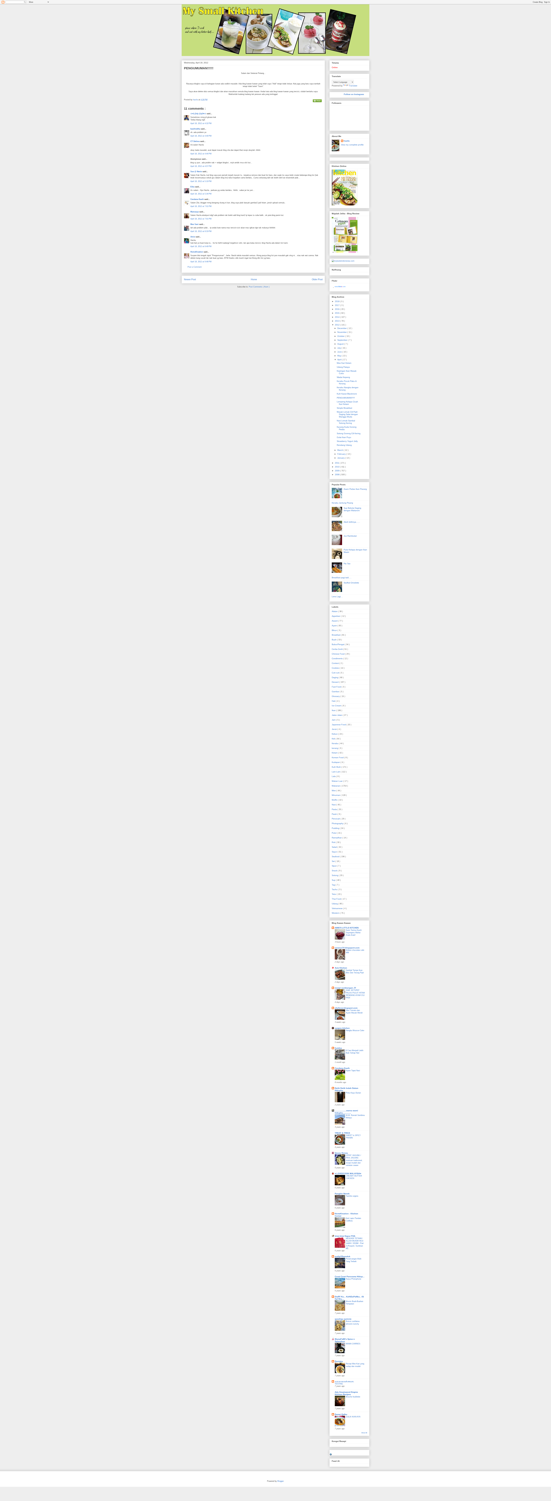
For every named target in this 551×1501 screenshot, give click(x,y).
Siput (334, 866)
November (342, 332)
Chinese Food (338, 654)
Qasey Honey (341, 1153)
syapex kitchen (342, 1028)
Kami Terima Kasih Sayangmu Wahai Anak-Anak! (354, 932)
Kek (334, 738)
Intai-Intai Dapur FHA (345, 1236)
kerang (335, 748)
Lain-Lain (336, 772)
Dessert (335, 682)
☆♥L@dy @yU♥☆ (198, 114)
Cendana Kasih (197, 199)
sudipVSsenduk (342, 1256)
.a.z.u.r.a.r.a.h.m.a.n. (344, 1381)
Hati (334, 701)
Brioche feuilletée (353, 1397)
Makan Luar (337, 781)
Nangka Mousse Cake (355, 1030)
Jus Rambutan (350, 536)
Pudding (336, 828)
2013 (337, 321)
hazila (347, 141)
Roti (334, 842)
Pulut (334, 833)
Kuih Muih (336, 767)
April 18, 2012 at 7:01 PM (201, 206)
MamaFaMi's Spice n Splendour (345, 1340)
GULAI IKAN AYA (353, 1417)
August (340, 344)
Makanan (336, 786)
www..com (340, 286)
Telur (334, 894)
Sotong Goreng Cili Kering (348, 433)
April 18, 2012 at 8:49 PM (201, 246)
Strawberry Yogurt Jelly (347, 441)
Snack (335, 870)
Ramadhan (337, 838)
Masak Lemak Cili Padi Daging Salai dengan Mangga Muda (347, 414)
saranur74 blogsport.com (347, 948)
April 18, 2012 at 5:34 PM (201, 194)
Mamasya (194, 212)
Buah (334, 639)
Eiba (192, 187)
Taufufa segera (352, 1196)
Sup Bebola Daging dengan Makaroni (352, 509)
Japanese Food (339, 724)
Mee (334, 790)
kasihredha (195, 129)
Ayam (334, 625)
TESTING (339, 1384)
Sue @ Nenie (196, 171)
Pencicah (336, 819)
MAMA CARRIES (353, 1344)
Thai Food (337, 899)
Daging (335, 677)
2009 (337, 470)
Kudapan (336, 762)
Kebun (335, 734)
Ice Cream (337, 705)
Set (333, 861)
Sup (334, 880)
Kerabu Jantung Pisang (342, 503)
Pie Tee (347, 563)
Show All (364, 1433)
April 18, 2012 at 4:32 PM (201, 123)
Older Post (317, 279)
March (340, 450)
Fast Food (337, 687)
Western (336, 913)
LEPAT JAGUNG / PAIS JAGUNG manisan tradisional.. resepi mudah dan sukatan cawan (354, 1160)
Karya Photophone (353, 1279)
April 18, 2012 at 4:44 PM (201, 154)
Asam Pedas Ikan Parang (355, 489)
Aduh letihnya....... (352, 522)
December (342, 328)
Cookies (336, 668)
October (341, 336)
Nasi (334, 804)
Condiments (337, 658)
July (339, 348)
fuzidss (338, 1048)
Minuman (336, 795)
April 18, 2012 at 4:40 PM (201, 136)
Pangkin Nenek (342, 1193)
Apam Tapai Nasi (353, 1070)
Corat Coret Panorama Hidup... (349, 1276)
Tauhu (335, 889)
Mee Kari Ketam (344, 363)
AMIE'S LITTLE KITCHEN (347, 928)
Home (254, 279)
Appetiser (336, 616)
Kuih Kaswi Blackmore (347, 394)
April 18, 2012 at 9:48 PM (201, 262)
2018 (337, 301)
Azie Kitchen (341, 968)
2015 (337, 313)
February (341, 454)
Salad (334, 847)
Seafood (336, 856)
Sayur (335, 852)
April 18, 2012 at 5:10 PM (201, 181)
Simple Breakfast (344, 408)
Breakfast (336, 635)
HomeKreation (197, 252)
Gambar (336, 691)
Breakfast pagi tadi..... (342, 577)
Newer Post (190, 279)
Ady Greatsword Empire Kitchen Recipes (346, 1393)
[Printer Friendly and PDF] (317, 101)
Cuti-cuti (336, 673)
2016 (337, 309)
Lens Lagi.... (337, 596)
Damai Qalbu (341, 1414)
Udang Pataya (343, 367)
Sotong (335, 875)
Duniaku (339, 1361)
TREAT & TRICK (342, 1133)
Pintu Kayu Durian (353, 1093)
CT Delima (195, 141)
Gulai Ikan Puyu (344, 437)
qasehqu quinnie (343, 1319)
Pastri (334, 814)
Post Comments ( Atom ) (259, 287)
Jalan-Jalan (337, 715)
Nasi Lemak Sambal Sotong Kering (346, 421)
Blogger (280, 1481)
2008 (337, 474)
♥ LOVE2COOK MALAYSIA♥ (348, 1173)
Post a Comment (195, 267)
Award (335, 621)
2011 (337, 463)
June (339, 352)
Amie (193, 237)
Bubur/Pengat (338, 644)
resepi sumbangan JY (345, 988)
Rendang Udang (344, 445)
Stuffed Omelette (351, 583)
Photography (338, 823)
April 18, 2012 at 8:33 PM (201, 231)
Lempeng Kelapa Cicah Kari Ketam (347, 403)
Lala (334, 776)
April (339, 359)
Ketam (335, 753)
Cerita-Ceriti (337, 649)
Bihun (334, 630)
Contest (335, 663)
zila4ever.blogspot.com (346, 1008)
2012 (337, 325)
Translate (353, 85)
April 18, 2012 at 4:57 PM (201, 166)
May (339, 356)
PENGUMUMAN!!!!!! (346, 398)
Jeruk (334, 729)
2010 (337, 467)
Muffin (335, 800)
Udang (335, 903)
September (342, 340)
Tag (334, 885)
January (341, 458)
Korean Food (338, 757)
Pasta (334, 809)
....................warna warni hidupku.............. (346, 1111)
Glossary (336, 696)
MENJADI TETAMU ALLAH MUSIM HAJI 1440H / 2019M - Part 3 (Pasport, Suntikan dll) (355, 1243)
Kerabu (335, 743)
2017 (337, 305)
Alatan (335, 611)
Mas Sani (194, 224)
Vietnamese (337, 908)
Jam (334, 720)
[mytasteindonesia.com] (343, 261)
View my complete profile (352, 145)
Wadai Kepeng (343, 377)
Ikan (334, 710)
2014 (337, 317)
